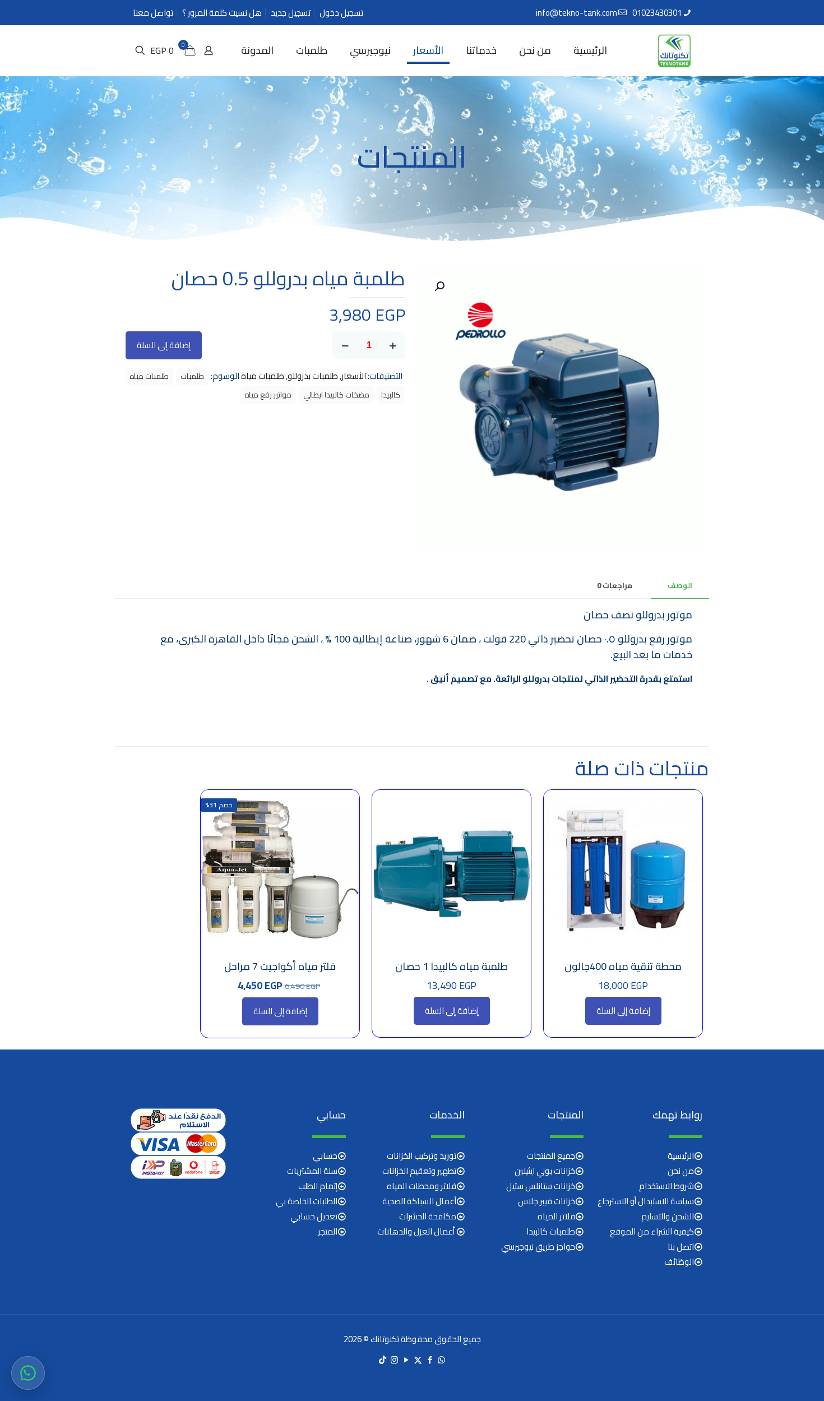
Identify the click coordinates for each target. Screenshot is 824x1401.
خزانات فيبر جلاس (546, 1201)
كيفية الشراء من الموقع (652, 1231)
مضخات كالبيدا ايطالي (336, 394)
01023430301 (657, 12)
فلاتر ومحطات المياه (421, 1186)
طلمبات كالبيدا (550, 1231)
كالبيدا (390, 394)
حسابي (325, 1156)
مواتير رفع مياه (267, 394)
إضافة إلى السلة (164, 345)
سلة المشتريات (312, 1171)
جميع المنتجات (551, 1156)
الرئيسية (681, 1156)
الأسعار (353, 376)
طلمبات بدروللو (313, 376)
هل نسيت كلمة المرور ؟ (222, 12)
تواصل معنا (153, 12)
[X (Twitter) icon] (418, 1360)
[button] (438, 286)
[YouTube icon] (406, 1360)
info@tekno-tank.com (576, 12)
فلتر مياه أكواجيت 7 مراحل (280, 966)
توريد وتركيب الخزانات (421, 1156)
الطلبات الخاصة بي (306, 1201)
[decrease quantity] (345, 345)
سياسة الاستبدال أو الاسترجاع (646, 1201)
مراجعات (614, 585)
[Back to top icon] (770, 1378)
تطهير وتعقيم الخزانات (419, 1171)
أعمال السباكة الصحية (419, 1201)
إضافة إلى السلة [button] (623, 1010)
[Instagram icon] (394, 1360)
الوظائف (679, 1262)
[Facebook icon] (429, 1360)
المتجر (327, 1231)
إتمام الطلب (317, 1186)
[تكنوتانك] (674, 50)
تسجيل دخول (341, 12)
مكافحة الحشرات (427, 1216)
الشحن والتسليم (667, 1216)
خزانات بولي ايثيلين (545, 1171)
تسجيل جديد (291, 12)
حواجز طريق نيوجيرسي (538, 1246)
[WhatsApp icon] (441, 1360)
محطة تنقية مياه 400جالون (623, 966)
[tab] (680, 585)
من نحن (681, 1171)
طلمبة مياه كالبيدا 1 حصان (451, 966)
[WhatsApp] (28, 1373)
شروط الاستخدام (666, 1186)
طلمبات (192, 376)
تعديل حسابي (313, 1216)
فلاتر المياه (556, 1216)
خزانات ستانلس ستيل (540, 1186)
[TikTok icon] (382, 1360)
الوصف (680, 585)
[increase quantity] (392, 345)
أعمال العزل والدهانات (416, 1231)
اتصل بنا (681, 1246)
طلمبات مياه (262, 376)
